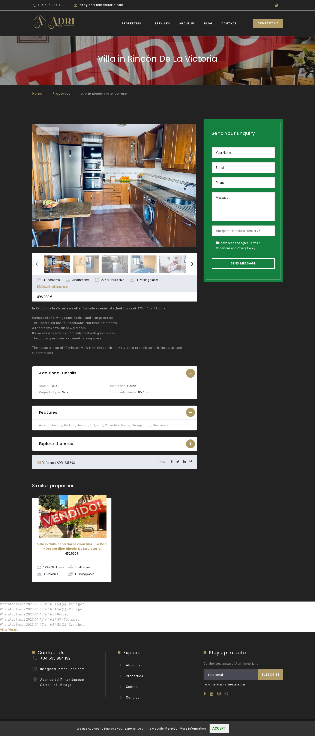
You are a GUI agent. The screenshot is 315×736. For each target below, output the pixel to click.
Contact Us (268, 23)
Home (37, 93)
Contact (229, 23)
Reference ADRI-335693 (58, 462)
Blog (208, 23)
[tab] (114, 373)
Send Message (243, 263)
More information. (193, 728)
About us (133, 665)
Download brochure (54, 286)
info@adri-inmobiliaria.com (101, 5)
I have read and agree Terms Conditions (224, 685)
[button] (114, 373)
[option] (114, 185)
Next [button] (192, 264)
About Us (187, 23)
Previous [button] (37, 264)
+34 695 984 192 (51, 5)
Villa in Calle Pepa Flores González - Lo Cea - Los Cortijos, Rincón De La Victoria (71, 546)
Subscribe (270, 674)
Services (162, 23)
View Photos (9, 629)
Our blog (133, 697)
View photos (48, 131)
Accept (219, 728)
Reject (170, 728)
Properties (131, 23)
